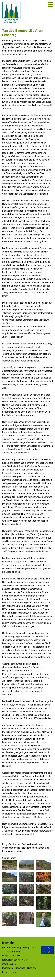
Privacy (13, 972)
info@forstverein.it (11, 955)
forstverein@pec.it (11, 959)
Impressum (7, 968)
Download (20, 968)
